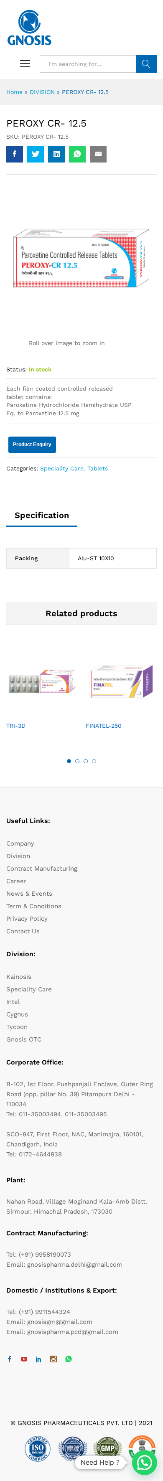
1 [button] (69, 761)
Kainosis (18, 977)
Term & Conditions (33, 906)
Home (14, 92)
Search (146, 64)
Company (20, 843)
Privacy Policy (27, 918)
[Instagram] (53, 1359)
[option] (42, 695)
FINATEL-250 (104, 725)
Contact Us (23, 931)
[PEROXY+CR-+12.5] (35, 154)
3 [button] (86, 761)
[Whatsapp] (68, 1360)
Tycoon (17, 1027)
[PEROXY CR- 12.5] (14, 154)
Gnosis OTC (23, 1039)
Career (16, 881)
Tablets (97, 468)
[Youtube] (24, 1360)
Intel (13, 1002)
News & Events (29, 893)
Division (18, 856)
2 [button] (77, 761)
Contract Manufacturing (41, 868)
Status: (16, 369)
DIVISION (42, 92)
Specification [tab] (42, 515)
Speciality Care (62, 468)
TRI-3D (15, 725)
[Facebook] (9, 1360)
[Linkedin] (38, 1360)
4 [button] (94, 761)
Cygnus (17, 1014)
